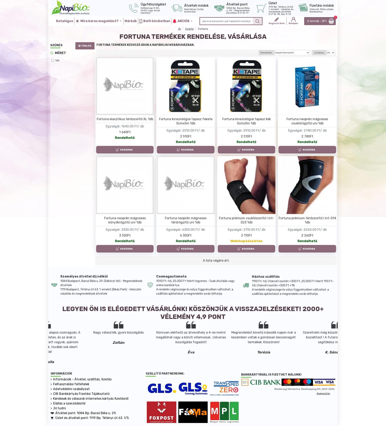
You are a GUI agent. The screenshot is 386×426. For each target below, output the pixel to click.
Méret (60, 53)
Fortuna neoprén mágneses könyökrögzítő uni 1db (125, 220)
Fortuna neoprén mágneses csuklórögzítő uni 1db (307, 121)
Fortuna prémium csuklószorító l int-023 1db (246, 220)
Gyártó (189, 28)
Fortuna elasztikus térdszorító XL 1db (125, 119)
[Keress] (257, 21)
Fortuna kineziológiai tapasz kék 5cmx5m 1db (246, 121)
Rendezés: (267, 52)
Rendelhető (125, 138)
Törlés (86, 45)
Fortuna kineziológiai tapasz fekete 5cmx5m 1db (186, 121)
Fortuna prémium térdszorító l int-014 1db (307, 220)
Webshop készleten (246, 241)
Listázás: (319, 52)
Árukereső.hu (323, 393)
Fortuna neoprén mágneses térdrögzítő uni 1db (185, 220)
